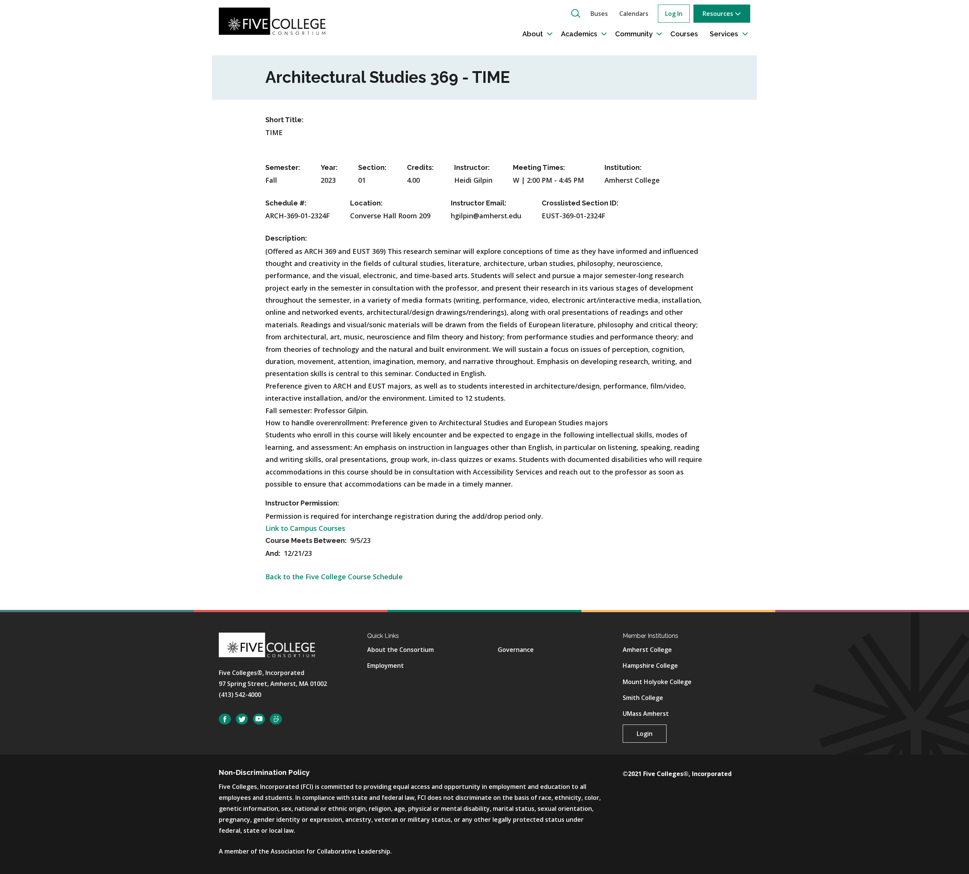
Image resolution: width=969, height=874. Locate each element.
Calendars (633, 13)
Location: (366, 203)
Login (645, 733)
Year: (329, 167)
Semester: (282, 167)
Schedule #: (286, 203)
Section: (372, 167)
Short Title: (284, 120)
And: (273, 553)
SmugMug (276, 719)
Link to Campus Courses (305, 528)
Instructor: (472, 167)
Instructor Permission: (302, 503)
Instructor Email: (478, 203)
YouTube (259, 719)
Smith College (643, 698)
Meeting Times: (539, 167)
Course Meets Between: (306, 540)
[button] (576, 13)
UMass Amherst (646, 713)
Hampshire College (650, 665)
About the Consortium (400, 649)
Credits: (420, 167)
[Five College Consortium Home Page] (272, 20)
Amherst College (647, 649)
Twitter (242, 719)
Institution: (623, 167)
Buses (599, 13)
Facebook (225, 719)
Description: (286, 238)
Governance (516, 649)
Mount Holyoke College (657, 682)
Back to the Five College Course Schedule (334, 576)
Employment (385, 665)
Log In (673, 13)
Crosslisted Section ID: (580, 203)
